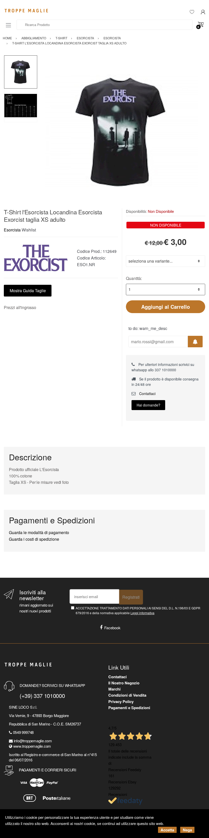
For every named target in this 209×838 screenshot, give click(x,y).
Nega (187, 830)
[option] (121, 131)
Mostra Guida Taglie (28, 290)
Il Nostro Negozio (123, 683)
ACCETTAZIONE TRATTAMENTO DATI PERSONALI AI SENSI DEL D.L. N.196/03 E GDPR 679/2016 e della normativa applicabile (138, 610)
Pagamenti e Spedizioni (129, 707)
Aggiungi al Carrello (165, 306)
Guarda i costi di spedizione (34, 539)
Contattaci (146, 393)
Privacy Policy (121, 701)
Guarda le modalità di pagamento (39, 532)
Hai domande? (148, 405)
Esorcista (12, 230)
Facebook (112, 627)
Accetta (167, 830)
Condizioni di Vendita (127, 695)
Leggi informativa (142, 613)
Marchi (114, 689)
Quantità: (134, 278)
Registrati (131, 597)
